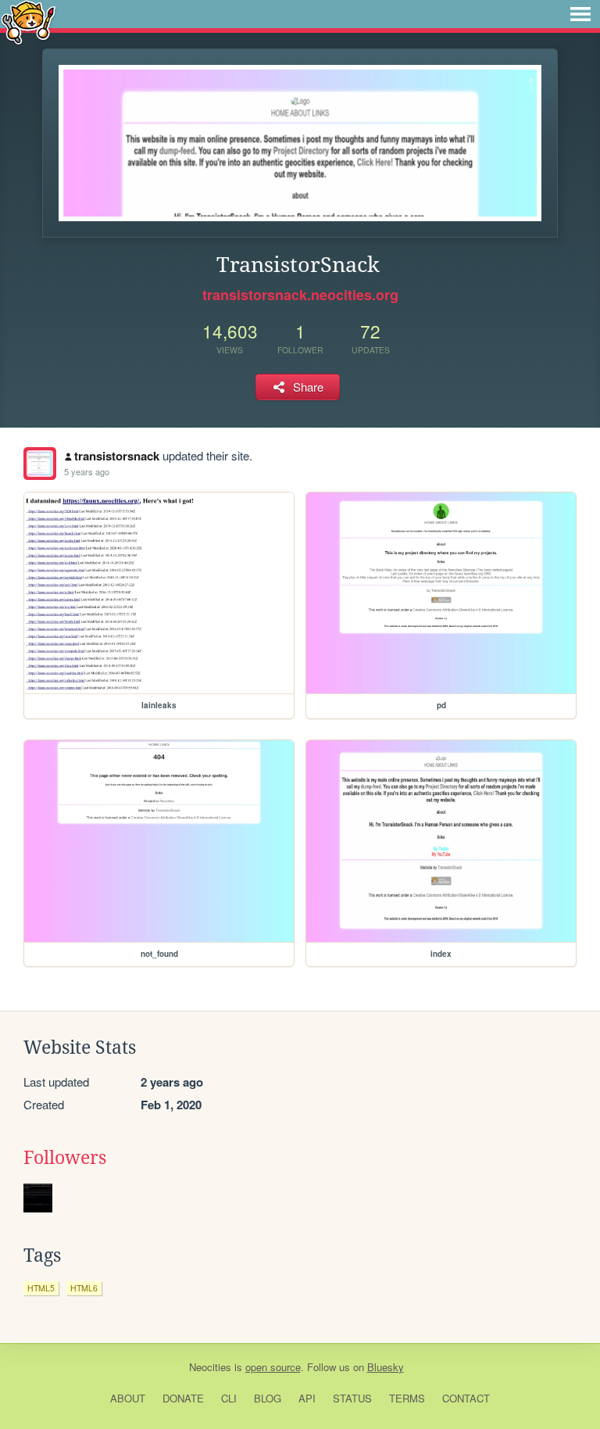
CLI (229, 1398)
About (127, 1398)
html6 (84, 1288)
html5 (41, 1288)
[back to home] (28, 21)
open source (273, 1366)
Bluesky (385, 1366)
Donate (183, 1398)
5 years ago (86, 471)
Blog (267, 1398)
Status (352, 1398)
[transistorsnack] (40, 463)
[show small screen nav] (580, 14)
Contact (466, 1398)
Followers (64, 1158)
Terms (407, 1398)
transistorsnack (116, 455)
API (307, 1398)
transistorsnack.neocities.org (300, 295)
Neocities (210, 1366)
